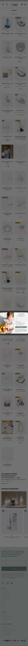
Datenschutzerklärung (17, 332)
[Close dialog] (27, 313)
